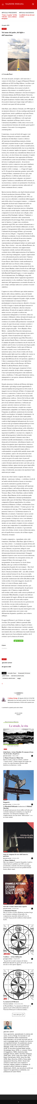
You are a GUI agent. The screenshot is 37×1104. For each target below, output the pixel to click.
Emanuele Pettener (24, 673)
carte (4, 29)
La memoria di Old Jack (11, 1002)
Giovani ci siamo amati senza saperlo (15, 906)
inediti (5, 799)
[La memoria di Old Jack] (18, 985)
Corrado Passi (12, 673)
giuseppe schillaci (7, 958)
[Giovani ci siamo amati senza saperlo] (18, 889)
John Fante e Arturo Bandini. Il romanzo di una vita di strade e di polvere (18, 753)
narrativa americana (17, 675)
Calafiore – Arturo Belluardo (12, 957)
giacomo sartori (7, 662)
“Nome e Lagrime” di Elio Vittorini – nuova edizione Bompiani (9, 16)
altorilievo (7, 953)
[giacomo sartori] (8, 1025)
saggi (19, 678)
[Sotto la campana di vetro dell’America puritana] (18, 837)
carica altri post (17, 1014)
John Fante (5, 675)
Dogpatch (6, 802)
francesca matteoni (8, 1003)
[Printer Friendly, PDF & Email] (18, 642)
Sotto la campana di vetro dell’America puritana (15, 855)
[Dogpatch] (18, 785)
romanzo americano (8, 678)
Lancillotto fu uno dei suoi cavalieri (26, 16)
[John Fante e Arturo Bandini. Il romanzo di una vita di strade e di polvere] (18, 735)
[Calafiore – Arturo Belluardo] (18, 940)
